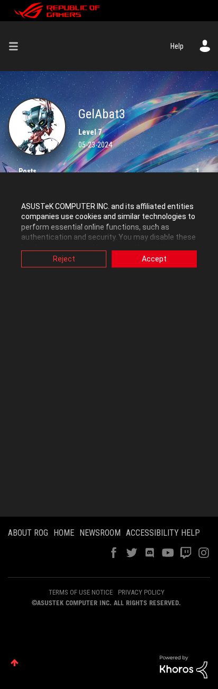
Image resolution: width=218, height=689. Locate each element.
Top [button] (14, 663)
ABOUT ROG (28, 533)
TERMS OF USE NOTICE (81, 592)
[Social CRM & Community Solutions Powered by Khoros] (183, 666)
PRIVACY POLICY (141, 592)
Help (177, 46)
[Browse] (17, 46)
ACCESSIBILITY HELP (163, 533)
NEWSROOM (100, 533)
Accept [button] (154, 259)
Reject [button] (64, 259)
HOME (63, 533)
